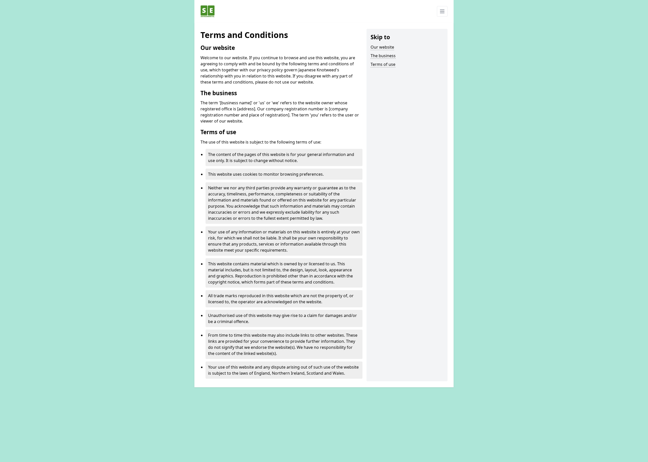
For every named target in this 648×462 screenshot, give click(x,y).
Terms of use (383, 64)
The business (383, 55)
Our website (382, 47)
